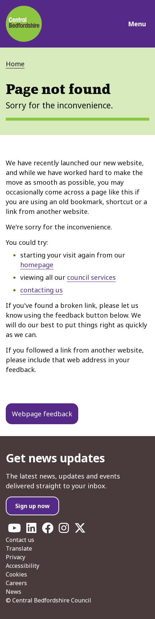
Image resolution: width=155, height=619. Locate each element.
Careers (16, 583)
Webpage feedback (42, 413)
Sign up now (32, 506)
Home (15, 63)
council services (91, 277)
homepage (36, 264)
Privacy (15, 557)
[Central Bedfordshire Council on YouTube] (14, 530)
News (13, 592)
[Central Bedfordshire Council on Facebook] (47, 530)
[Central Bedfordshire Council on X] (80, 530)
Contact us (20, 540)
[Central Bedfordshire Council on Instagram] (64, 530)
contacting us (41, 290)
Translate (19, 548)
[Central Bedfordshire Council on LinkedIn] (31, 530)
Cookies (16, 574)
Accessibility (22, 566)
